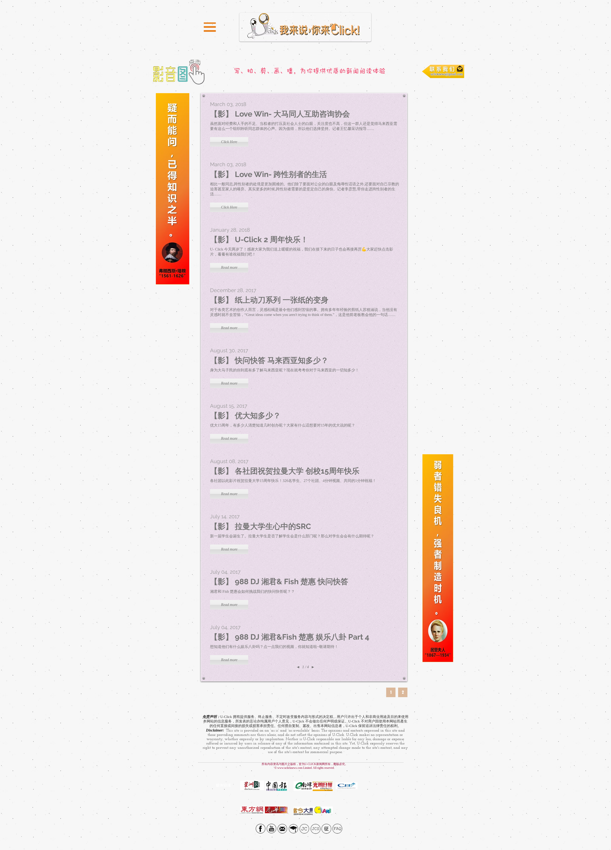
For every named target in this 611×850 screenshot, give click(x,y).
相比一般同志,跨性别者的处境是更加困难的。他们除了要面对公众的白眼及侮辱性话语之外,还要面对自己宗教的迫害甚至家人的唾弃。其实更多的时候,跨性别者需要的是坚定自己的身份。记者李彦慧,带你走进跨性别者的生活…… (304, 189)
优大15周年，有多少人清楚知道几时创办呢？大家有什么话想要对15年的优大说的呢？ (282, 425)
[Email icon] (282, 828)
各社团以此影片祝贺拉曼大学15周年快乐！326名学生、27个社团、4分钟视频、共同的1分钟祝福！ (293, 481)
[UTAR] (293, 828)
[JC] (304, 828)
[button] (210, 27)
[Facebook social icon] (260, 828)
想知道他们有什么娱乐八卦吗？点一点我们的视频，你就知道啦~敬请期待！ (274, 647)
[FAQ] (337, 828)
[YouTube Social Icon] (271, 828)
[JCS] (315, 828)
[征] (326, 828)
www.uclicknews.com (289, 768)
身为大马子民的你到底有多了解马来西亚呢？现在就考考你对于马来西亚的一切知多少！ (284, 370)
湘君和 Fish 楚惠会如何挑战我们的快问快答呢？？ (253, 591)
